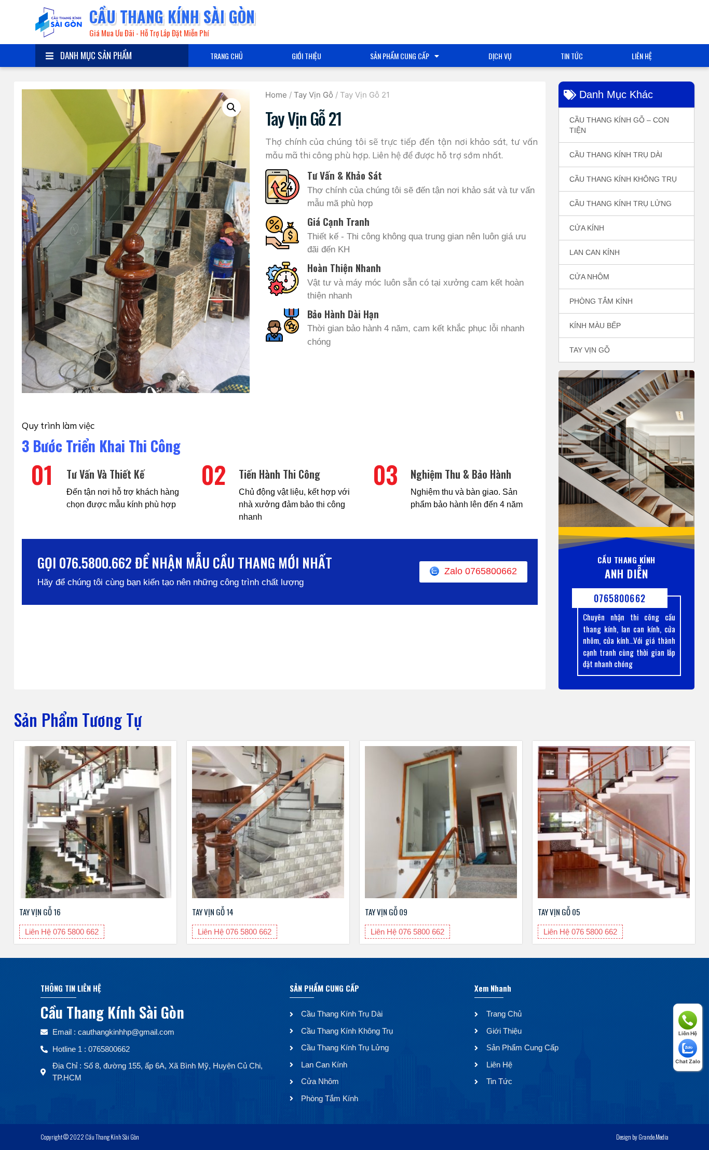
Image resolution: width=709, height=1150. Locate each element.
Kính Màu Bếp (595, 325)
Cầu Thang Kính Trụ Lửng (620, 203)
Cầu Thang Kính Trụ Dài (615, 155)
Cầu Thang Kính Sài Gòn (172, 16)
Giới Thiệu (306, 55)
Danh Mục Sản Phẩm (94, 55)
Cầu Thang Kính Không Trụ (623, 179)
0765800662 (620, 598)
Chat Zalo (687, 1061)
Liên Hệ (642, 55)
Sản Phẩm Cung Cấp (399, 55)
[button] (231, 107)
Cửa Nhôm (589, 277)
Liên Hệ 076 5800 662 (62, 931)
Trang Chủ (226, 55)
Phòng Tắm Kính (601, 301)
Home (276, 95)
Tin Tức (572, 55)
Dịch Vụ (500, 55)
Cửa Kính (586, 228)
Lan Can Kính (594, 252)
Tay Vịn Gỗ (313, 95)
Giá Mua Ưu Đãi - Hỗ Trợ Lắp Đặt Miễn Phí (149, 32)
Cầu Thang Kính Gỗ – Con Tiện (619, 125)
